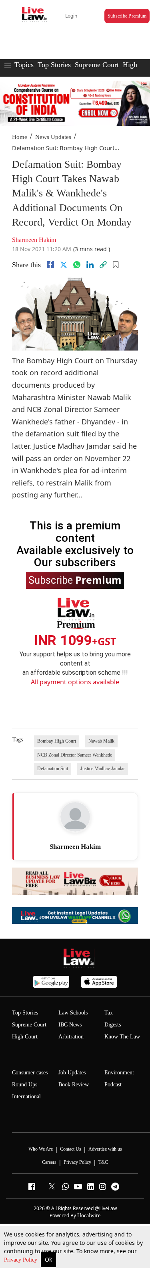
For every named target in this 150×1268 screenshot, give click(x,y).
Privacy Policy (21, 1260)
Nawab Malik (101, 741)
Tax (108, 1013)
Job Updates (72, 1073)
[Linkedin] (90, 264)
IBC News (70, 1025)
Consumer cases (30, 1073)
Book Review (73, 1085)
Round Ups (24, 1085)
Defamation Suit (52, 768)
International (26, 1097)
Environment (119, 1073)
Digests (112, 1025)
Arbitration (71, 1037)
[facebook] (50, 264)
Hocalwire (88, 1215)
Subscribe (75, 579)
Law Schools (73, 1013)
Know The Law (122, 1037)
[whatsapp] (76, 264)
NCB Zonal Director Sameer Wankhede (74, 755)
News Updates (53, 137)
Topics (24, 65)
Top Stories (54, 65)
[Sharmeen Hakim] (75, 817)
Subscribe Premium (127, 16)
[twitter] (63, 264)
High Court (25, 1037)
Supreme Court (97, 65)
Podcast (113, 1085)
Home (19, 137)
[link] (103, 264)
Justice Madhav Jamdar (102, 768)
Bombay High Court (56, 741)
